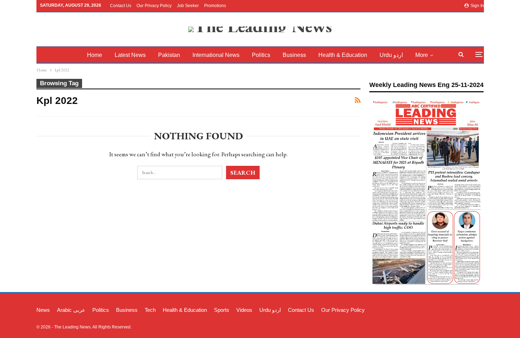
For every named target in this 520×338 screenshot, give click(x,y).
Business (294, 55)
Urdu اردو (391, 55)
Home (94, 55)
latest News (130, 55)
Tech (150, 310)
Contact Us (120, 5)
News (43, 310)
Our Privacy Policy (154, 5)
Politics (261, 55)
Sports (221, 310)
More (421, 55)
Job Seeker (188, 5)
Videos (244, 310)
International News (215, 55)
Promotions (215, 5)
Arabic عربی (71, 310)
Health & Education (342, 55)
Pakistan (169, 55)
